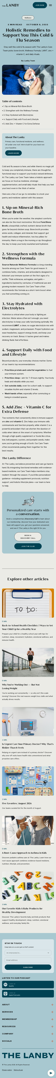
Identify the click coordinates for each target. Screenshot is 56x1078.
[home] (10, 5)
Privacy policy (7, 1070)
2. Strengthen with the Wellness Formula (21, 110)
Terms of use (18, 1070)
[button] (50, 5)
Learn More (13, 153)
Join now (39, 5)
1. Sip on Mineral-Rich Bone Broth (18, 106)
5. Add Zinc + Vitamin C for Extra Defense (22, 123)
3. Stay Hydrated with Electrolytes (18, 115)
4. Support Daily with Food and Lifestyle (21, 119)
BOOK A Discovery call (28, 536)
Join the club (28, 546)
